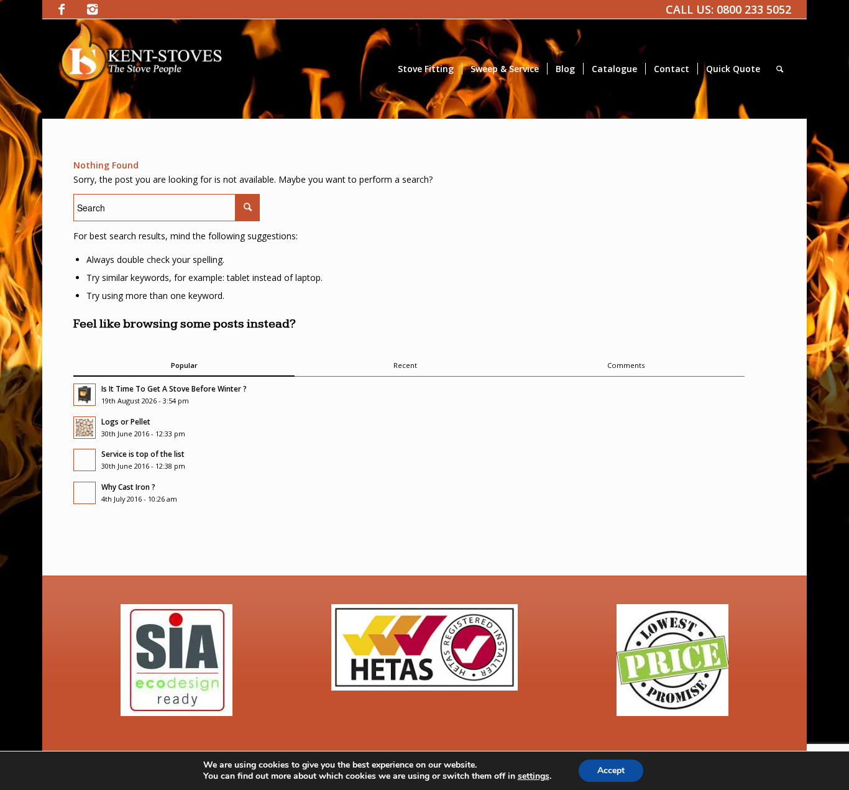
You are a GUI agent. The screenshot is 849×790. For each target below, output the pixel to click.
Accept (611, 770)
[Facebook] (61, 9)
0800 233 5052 (754, 9)
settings (533, 776)
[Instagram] (92, 9)
